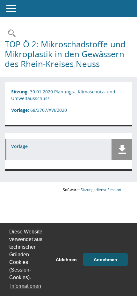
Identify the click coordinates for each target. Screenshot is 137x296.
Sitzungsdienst (101, 189)
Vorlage (19, 146)
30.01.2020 (41, 92)
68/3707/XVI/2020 (48, 110)
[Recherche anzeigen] (10, 33)
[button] (122, 149)
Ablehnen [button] (66, 259)
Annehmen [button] (105, 259)
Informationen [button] (25, 286)
